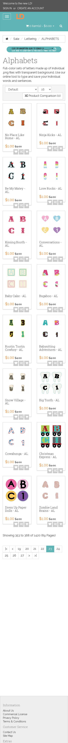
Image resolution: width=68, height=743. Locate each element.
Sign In (7, 8)
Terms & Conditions (14, 721)
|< (6, 549)
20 (27, 549)
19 (19, 549)
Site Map (8, 735)
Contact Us (9, 732)
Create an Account (30, 8)
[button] (40, 26)
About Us (8, 710)
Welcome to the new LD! (17, 3)
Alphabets (50, 39)
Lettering (30, 39)
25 (6, 555)
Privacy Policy (11, 717)
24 (58, 549)
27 (22, 555)
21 (34, 549)
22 (42, 549)
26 (14, 555)
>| (35, 555)
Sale (16, 39)
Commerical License (15, 714)
